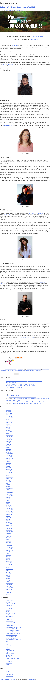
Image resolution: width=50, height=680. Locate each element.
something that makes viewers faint (25, 337)
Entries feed (8, 673)
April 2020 (8, 520)
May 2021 (8, 502)
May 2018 (8, 556)
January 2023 (9, 470)
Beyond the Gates (10, 600)
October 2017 (9, 567)
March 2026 (8, 411)
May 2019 (8, 537)
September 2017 (9, 569)
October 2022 (9, 475)
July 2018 (8, 553)
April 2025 (8, 428)
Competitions (9, 605)
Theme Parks (9, 656)
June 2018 (8, 555)
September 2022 (9, 477)
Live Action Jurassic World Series (13, 639)
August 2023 (9, 459)
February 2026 (9, 413)
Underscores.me (31, 679)
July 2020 (8, 516)
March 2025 (8, 430)
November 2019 (9, 528)
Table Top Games (10, 653)
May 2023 (8, 464)
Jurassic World (9, 625)
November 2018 (9, 547)
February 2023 (9, 469)
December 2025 (9, 416)
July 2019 (8, 534)
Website (8, 664)
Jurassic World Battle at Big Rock (13, 627)
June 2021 (8, 500)
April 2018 (8, 558)
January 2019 (9, 544)
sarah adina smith (30, 370)
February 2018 (9, 561)
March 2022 (8, 486)
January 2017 (9, 581)
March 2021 (8, 505)
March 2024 (8, 449)
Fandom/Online (9, 616)
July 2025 (8, 424)
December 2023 (9, 453)
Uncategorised (9, 661)
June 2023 (8, 463)
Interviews (8, 617)
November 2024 (9, 436)
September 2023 (9, 458)
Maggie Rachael (19, 10)
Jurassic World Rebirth (11, 636)
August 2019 (9, 533)
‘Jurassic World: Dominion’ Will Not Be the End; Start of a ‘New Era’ (28, 401)
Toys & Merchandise (10, 660)
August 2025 (9, 422)
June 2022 (8, 481)
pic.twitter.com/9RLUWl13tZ (36, 36)
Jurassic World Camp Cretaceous (13, 628)
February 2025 (9, 431)
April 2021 (8, 503)
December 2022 (9, 472)
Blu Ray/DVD (9, 602)
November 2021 (9, 492)
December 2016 (9, 583)
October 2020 (9, 511)
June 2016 (8, 592)
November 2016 (9, 584)
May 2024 (8, 445)
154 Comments (37, 370)
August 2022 (9, 478)
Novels (7, 644)
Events (7, 611)
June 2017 (8, 573)
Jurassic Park (9, 619)
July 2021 (8, 498)
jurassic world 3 (3, 370)
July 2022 (8, 480)
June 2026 (8, 410)
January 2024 (9, 452)
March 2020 (8, 522)
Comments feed (9, 674)
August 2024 (9, 441)
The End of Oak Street (11, 382)
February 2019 (9, 542)
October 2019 (9, 530)
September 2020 (9, 512)
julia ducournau (45, 369)
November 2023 (9, 455)
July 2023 (8, 461)
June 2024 (8, 444)
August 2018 (9, 551)
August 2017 (9, 570)
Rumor (7, 652)
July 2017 (8, 572)
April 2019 (8, 539)
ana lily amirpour (31, 369)
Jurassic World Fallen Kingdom (13, 633)
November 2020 (9, 509)
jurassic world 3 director (13, 370)
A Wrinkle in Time (8, 125)
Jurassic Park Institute (11, 622)
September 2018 (9, 550)
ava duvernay (38, 369)
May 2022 (8, 483)
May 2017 (8, 575)
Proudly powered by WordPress (7, 679)
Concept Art (8, 607)
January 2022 (9, 489)
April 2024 (8, 447)
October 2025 (9, 419)
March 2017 (8, 578)
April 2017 (8, 576)
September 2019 (9, 531)
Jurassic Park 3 (9, 621)
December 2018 (9, 545)
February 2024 (9, 450)
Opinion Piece (20, 369)
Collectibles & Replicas (11, 603)
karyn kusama (22, 370)
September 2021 (9, 495)
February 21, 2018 (33, 39)
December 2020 (9, 508)
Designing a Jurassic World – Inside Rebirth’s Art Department (20, 384)
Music (7, 641)
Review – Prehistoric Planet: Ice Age (14, 387)
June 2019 (8, 536)
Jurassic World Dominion (10, 369)
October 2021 (9, 494)
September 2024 (9, 439)
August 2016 (9, 589)
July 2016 (8, 590)
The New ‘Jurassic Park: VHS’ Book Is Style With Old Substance (20, 385)
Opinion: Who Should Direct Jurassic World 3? (17, 7)
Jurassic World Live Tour (11, 635)
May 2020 (8, 519)
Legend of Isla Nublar (11, 638)
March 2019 (8, 541)
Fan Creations (9, 614)
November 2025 (9, 417)
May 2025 (8, 427)
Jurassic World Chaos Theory (12, 630)
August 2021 (9, 497)
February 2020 (9, 523)
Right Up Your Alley (10, 650)
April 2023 (8, 466)
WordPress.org (9, 676)
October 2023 (9, 456)
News (7, 642)
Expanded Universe (10, 613)
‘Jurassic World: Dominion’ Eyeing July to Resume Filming (22, 397)
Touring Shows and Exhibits (12, 658)
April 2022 (8, 484)
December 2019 (9, 527)
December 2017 (9, 564)
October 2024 (9, 438)
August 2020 (9, 514)
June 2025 (8, 425)
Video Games (9, 663)
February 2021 (9, 506)
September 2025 (9, 421)
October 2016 (9, 586)
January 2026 (9, 414)
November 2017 (9, 565)
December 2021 (9, 491)
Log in (7, 671)
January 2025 (9, 433)
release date (15, 45)
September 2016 (9, 587)
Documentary (9, 608)
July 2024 (8, 442)
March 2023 (8, 467)
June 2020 (8, 517)
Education (8, 610)
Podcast (8, 649)
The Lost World (9, 655)
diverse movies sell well (7, 64)
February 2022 (9, 488)
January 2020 (9, 525)
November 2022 (9, 474)
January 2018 (9, 562)
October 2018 (9, 548)
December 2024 (9, 435)
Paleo (7, 647)
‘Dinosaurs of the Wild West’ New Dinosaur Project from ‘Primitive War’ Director (24, 381)
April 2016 (8, 594)
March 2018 (8, 559)
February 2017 (9, 580)
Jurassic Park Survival (11, 624)
